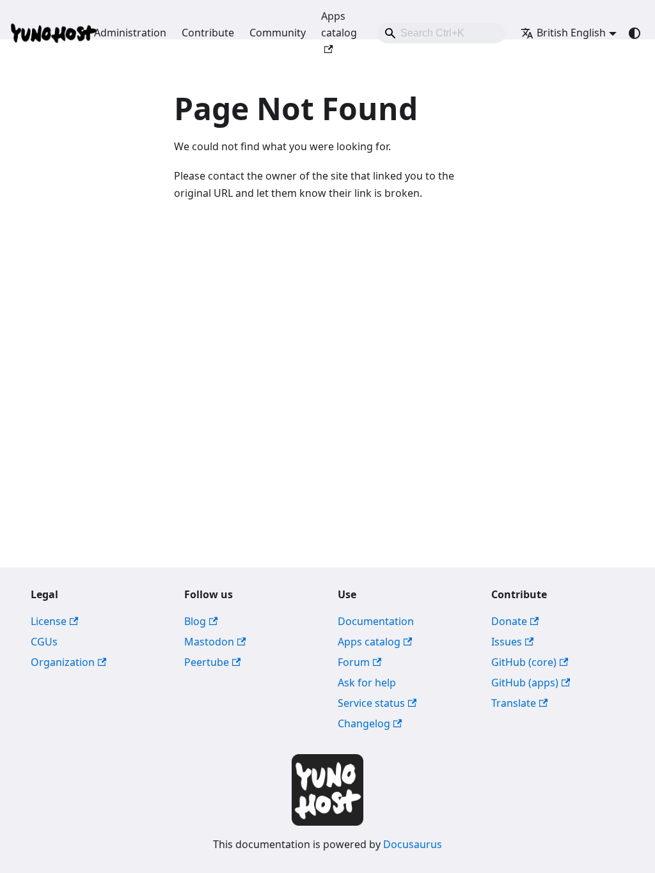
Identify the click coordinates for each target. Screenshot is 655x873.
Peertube (206, 662)
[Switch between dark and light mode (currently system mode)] (634, 33)
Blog (195, 621)
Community (277, 33)
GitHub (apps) (524, 683)
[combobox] (441, 33)
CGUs (44, 642)
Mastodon (209, 642)
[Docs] (43, 33)
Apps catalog (339, 24)
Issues (506, 642)
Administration (130, 33)
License (49, 621)
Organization (63, 662)
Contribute (208, 33)
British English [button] (571, 33)
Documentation (376, 621)
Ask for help (367, 683)
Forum (354, 662)
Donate (509, 621)
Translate (513, 703)
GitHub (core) (523, 662)
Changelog (364, 723)
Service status (371, 703)
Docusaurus (412, 844)
